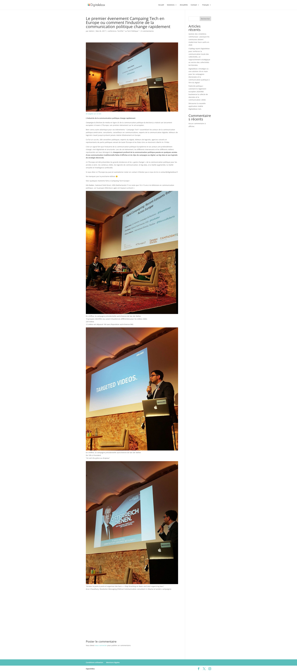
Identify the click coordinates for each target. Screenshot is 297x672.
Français (205, 5)
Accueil (161, 5)
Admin (91, 31)
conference (112, 31)
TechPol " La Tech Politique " (128, 31)
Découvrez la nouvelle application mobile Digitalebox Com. (197, 106)
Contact (194, 5)
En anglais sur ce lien (93, 114)
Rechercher (205, 19)
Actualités (184, 5)
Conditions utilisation (94, 662)
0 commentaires (147, 31)
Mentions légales (113, 662)
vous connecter (101, 645)
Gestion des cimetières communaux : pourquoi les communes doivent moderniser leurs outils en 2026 (199, 39)
